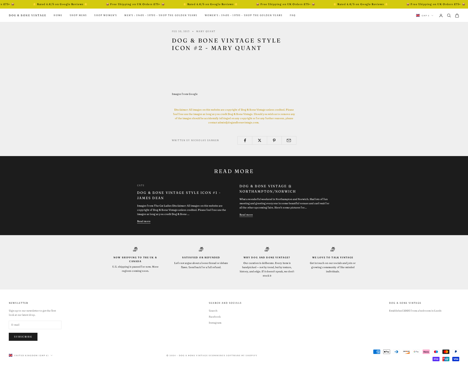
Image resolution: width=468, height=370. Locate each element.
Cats (141, 185)
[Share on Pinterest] (274, 140)
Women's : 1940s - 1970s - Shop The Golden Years (244, 15)
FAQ (293, 15)
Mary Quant (206, 31)
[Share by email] (289, 140)
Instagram (215, 322)
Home (58, 15)
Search (213, 310)
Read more (143, 221)
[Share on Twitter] (259, 140)
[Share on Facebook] (245, 140)
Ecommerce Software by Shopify (233, 355)
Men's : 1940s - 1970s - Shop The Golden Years (160, 15)
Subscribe (23, 336)
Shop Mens (78, 15)
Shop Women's (105, 15)
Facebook (215, 316)
